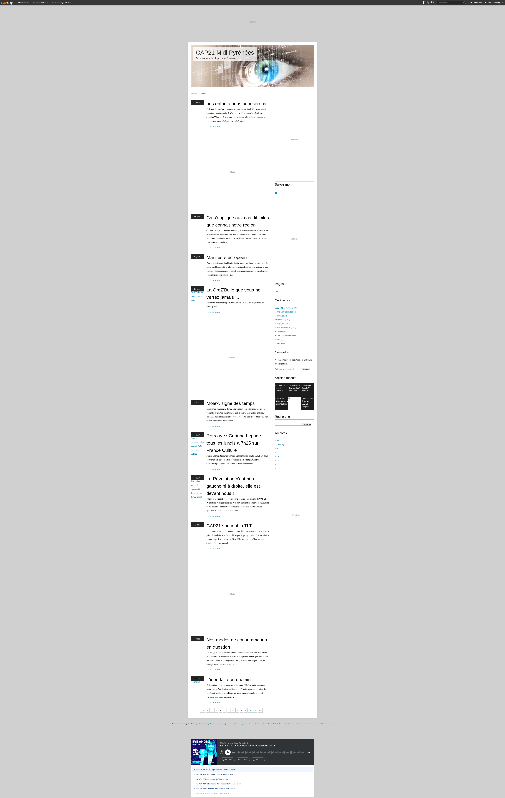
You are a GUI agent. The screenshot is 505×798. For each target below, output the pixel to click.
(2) (279, 339)
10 (250, 710)
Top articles (227, 724)
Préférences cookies (326, 724)
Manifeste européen (226, 257)
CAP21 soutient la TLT (229, 525)
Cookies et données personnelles (307, 724)
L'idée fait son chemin (228, 679)
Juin (279, 444)
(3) (285, 335)
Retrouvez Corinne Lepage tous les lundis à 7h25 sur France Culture (233, 443)
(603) (286, 307)
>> (260, 710)
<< (203, 710)
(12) (281, 323)
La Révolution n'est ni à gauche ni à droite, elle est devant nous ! (233, 486)
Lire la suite (213, 126)
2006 (277, 464)
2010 (277, 448)
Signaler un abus (246, 724)
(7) (280, 331)
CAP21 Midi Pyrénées (225, 52)
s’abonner (229, 760)
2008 (277, 456)
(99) (285, 311)
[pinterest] (432, 2)
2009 (277, 452)
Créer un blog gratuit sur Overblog (210, 724)
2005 (277, 468)
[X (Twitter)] (428, 2)
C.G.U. (257, 724)
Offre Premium (289, 724)
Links (277, 291)
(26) (281, 315)
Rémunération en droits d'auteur (272, 724)
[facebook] (423, 2)
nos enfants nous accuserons (236, 103)
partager (244, 760)
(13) (282, 319)
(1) (280, 343)
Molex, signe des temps (230, 403)
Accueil (194, 93)
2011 (277, 440)
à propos (259, 760)
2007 (277, 460)
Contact (203, 93)
